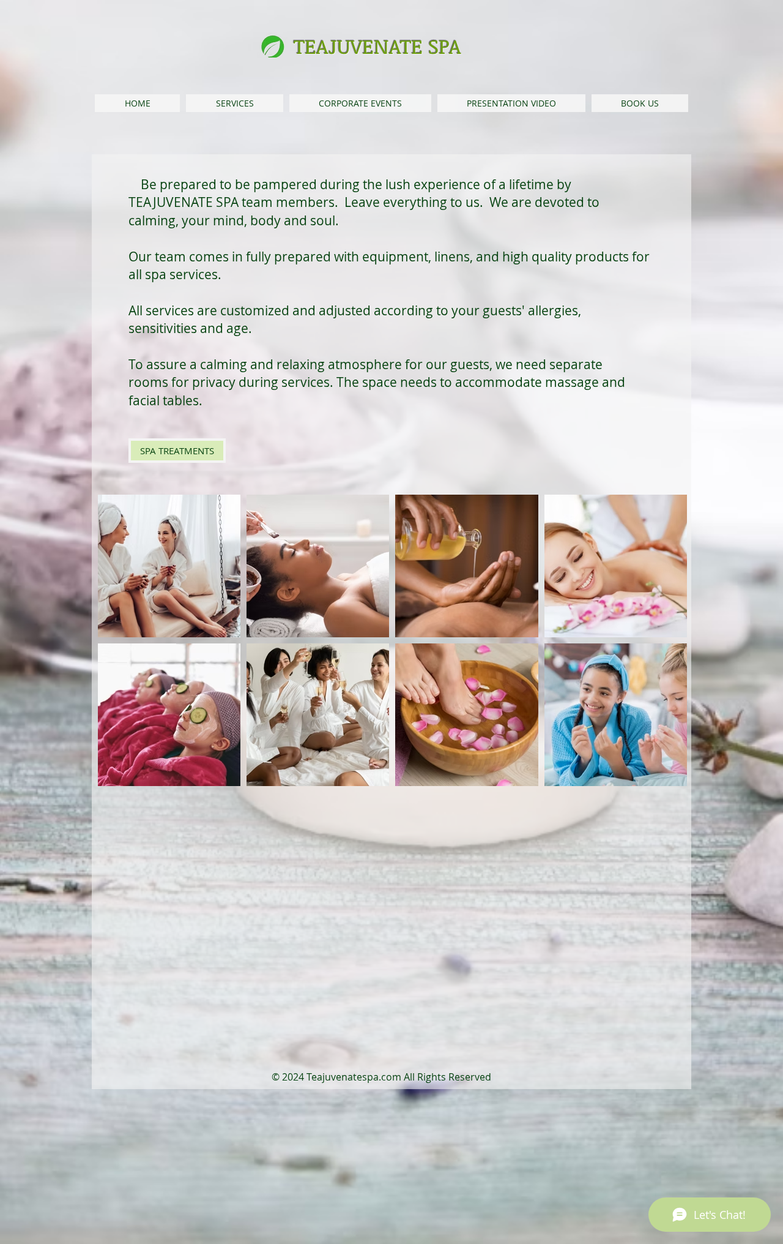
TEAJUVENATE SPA (377, 46)
